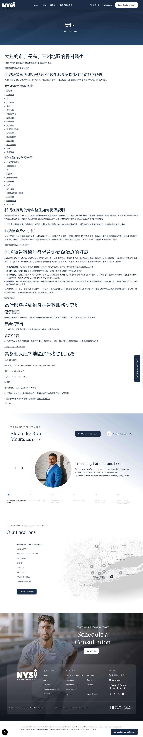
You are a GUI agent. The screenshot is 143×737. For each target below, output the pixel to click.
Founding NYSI (79, 501)
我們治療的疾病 (66, 5)
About (45, 680)
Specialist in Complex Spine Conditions (123, 502)
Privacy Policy (75, 708)
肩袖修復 (10, 189)
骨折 (8, 106)
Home (35, 5)
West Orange (23, 577)
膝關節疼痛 (11, 114)
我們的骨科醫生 (28, 239)
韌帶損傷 (10, 118)
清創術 (9, 174)
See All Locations (27, 591)
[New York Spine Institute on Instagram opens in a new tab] (110, 693)
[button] (5, 732)
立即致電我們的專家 (12, 68)
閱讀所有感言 (10, 298)
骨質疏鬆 (10, 125)
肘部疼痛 (10, 102)
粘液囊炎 (10, 94)
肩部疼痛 (10, 133)
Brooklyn (21, 558)
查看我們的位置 (43, 398)
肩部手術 (10, 197)
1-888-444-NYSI (90, 729)
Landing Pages (24, 581)
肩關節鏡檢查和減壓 (14, 193)
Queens (20, 567)
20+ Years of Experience (100, 501)
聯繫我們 (8, 403)
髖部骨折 (10, 110)
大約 (44, 5)
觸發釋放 (10, 204)
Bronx (20, 563)
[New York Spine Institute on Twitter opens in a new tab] (118, 693)
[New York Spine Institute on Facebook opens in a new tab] (114, 693)
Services (46, 684)
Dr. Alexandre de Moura (88, 434)
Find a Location (108, 5)
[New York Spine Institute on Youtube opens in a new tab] (122, 693)
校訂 (8, 185)
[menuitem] (110, 693)
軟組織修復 (11, 200)
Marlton (21, 572)
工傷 (8, 148)
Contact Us (91, 651)
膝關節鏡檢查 (12, 177)
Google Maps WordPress (14, 347)
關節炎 (9, 91)
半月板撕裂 (11, 144)
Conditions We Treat (51, 689)
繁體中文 (96, 5)
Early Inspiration (37, 501)
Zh (70, 31)
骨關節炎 (10, 121)
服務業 (53, 5)
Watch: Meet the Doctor (122, 434)
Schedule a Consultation (126, 5)
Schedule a (93, 636)
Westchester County (27, 553)
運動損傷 (10, 140)
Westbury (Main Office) (29, 544)
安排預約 (25, 68)
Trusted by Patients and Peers (16, 501)
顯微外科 (10, 181)
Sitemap (85, 708)
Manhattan (22, 549)
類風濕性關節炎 (13, 129)
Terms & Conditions (61, 708)
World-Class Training (57, 501)
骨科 (75, 31)
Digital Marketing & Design (124, 707)
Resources (47, 694)
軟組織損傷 (11, 137)
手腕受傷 (10, 152)
